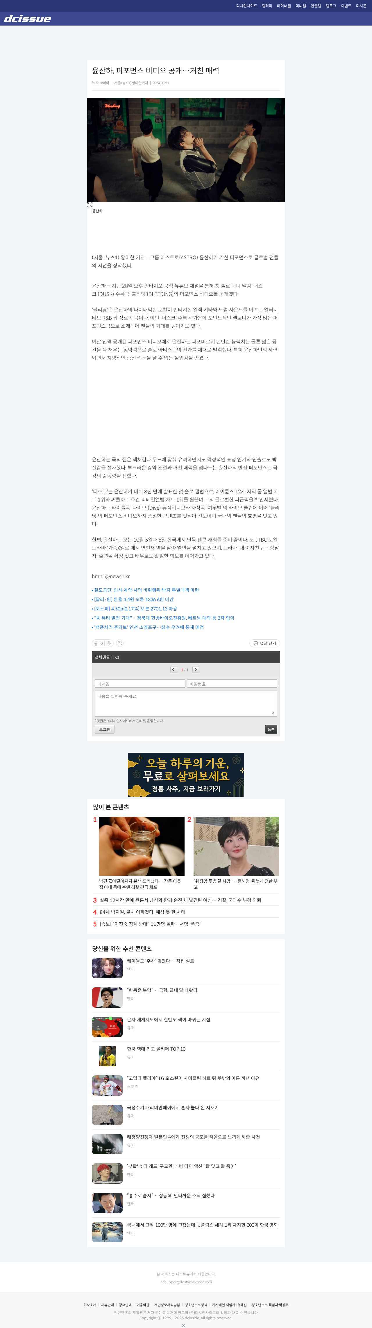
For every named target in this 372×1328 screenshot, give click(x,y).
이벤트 (346, 5)
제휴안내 (107, 1305)
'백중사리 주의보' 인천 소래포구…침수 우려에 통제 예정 (149, 627)
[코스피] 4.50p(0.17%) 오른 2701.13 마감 (135, 609)
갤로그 (331, 5)
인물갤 (316, 5)
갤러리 (267, 5)
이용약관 (143, 1305)
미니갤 (301, 5)
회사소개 (89, 1305)
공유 (120, 643)
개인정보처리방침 (167, 1305)
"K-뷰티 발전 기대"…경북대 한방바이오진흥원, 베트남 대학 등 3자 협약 (164, 618)
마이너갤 (284, 5)
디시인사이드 (246, 5)
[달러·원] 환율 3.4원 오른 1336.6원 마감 (134, 599)
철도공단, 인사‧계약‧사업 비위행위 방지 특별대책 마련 (146, 590)
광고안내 (125, 1305)
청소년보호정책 (196, 1305)
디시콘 (361, 5)
